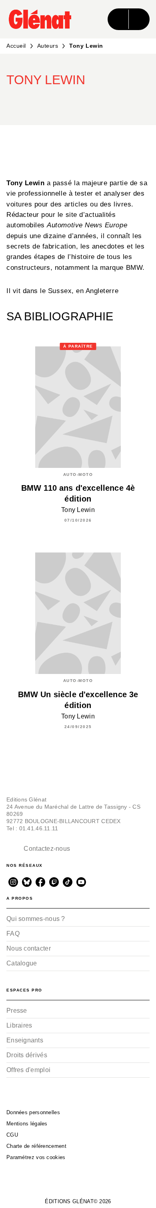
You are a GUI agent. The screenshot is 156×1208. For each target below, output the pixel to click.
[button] (72, 102)
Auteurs (47, 45)
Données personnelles (33, 1112)
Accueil (16, 45)
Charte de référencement (36, 1146)
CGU (12, 1135)
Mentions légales (27, 1124)
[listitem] (13, 882)
